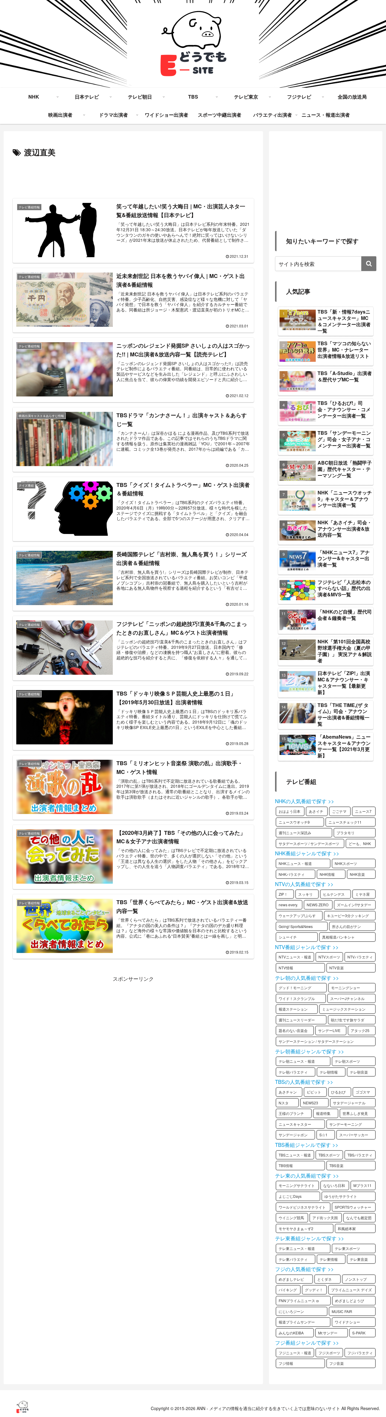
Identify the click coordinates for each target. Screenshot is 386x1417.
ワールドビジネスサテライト (302, 1207)
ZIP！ (283, 894)
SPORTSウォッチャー (353, 1207)
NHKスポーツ (346, 863)
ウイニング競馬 (291, 1217)
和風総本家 (347, 1228)
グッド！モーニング (295, 987)
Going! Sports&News (296, 926)
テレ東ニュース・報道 (297, 1248)
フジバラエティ (360, 1352)
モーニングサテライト (297, 1185)
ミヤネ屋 (362, 894)
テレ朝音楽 (359, 1072)
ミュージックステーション (343, 1008)
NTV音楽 (336, 967)
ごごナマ (339, 811)
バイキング (288, 1289)
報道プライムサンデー (297, 1321)
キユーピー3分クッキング (348, 915)
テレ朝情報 (329, 1072)
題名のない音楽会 (293, 1030)
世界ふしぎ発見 (355, 1113)
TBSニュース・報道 (295, 1154)
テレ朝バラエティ (293, 1072)
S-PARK (358, 1332)
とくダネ (324, 1279)
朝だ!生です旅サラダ (347, 1019)
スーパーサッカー (353, 1134)
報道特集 (323, 1113)
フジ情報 (286, 1363)
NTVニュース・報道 (295, 956)
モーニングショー (345, 987)
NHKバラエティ (292, 874)
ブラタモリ (346, 832)
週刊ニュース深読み (295, 832)
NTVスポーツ (329, 956)
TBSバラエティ (359, 1154)
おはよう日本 (289, 811)
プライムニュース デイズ (351, 1289)
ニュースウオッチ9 (294, 822)
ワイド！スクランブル (297, 998)
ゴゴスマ (363, 1091)
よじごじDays (290, 1196)
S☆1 (323, 1134)
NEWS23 (310, 1102)
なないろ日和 (334, 1185)
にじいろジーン (291, 1311)
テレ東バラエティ (293, 1259)
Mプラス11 (362, 1185)
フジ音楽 (336, 1363)
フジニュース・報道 (295, 1352)
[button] (368, 263)
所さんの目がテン (346, 926)
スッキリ (305, 894)
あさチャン (288, 1091)
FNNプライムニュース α (299, 1300)
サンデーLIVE (329, 1030)
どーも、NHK (360, 843)
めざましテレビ (291, 1279)
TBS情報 (286, 1165)
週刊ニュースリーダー (297, 1019)
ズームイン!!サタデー (354, 904)
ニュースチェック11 (345, 822)
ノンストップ (356, 1279)
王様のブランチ (291, 1113)
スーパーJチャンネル (347, 998)
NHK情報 (327, 874)
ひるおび (338, 1091)
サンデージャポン (293, 1134)
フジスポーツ (329, 1352)
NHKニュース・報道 (295, 863)
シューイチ (288, 936)
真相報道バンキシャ (338, 936)
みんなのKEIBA (291, 1332)
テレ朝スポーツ (347, 1061)
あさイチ (316, 811)
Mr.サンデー (327, 1332)
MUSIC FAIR (342, 1311)
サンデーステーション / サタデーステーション (316, 1041)
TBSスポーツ (329, 1154)
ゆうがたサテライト (340, 1196)
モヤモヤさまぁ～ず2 (296, 1228)
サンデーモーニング (345, 1124)
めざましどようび (349, 1300)
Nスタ (284, 1102)
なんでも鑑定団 (359, 1217)
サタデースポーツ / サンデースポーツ (309, 843)
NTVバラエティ (360, 956)
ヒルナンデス (334, 894)
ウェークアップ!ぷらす (297, 915)
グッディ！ (314, 1289)
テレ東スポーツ (347, 1248)
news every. (288, 904)
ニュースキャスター (295, 1124)
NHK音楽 (357, 874)
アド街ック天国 (325, 1217)
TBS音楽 (336, 1165)
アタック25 (360, 1030)
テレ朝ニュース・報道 (297, 1061)
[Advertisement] (133, 175)
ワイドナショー (347, 1321)
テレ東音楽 (359, 1259)
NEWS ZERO (317, 904)
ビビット (314, 1091)
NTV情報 (286, 967)
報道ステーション (293, 1008)
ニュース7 (363, 811)
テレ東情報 (329, 1259)
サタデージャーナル (349, 1102)
